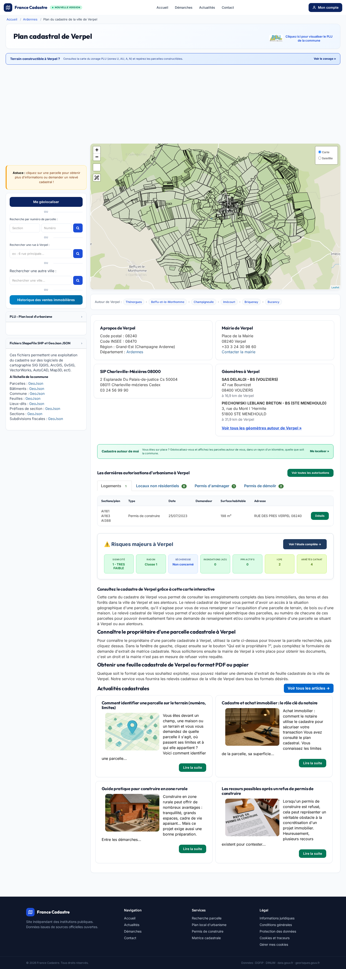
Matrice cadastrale (206, 938)
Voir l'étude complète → (305, 544)
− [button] (96, 157)
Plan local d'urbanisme (209, 925)
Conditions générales (276, 925)
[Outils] (96, 177)
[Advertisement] (173, 104)
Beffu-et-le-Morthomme (167, 302)
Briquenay (251, 302)
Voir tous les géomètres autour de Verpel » (262, 428)
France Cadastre (47, 7)
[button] (46, 316)
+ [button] (96, 150)
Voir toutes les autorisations (310, 473)
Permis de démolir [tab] (263, 485)
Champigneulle (204, 302)
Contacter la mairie (238, 351)
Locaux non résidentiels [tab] (160, 485)
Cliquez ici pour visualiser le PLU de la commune (309, 39)
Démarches (184, 7)
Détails (320, 516)
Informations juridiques (277, 918)
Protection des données (278, 931)
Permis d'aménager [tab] (214, 485)
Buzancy (273, 302)
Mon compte (328, 7)
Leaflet (335, 287)
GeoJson (35, 383)
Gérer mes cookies (274, 944)
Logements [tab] (113, 485)
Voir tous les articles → (309, 688)
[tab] (46, 317)
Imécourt (229, 302)
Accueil (162, 7)
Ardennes (30, 19)
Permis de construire (207, 931)
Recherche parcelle (206, 918)
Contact (228, 7)
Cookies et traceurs (275, 938)
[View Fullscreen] (96, 167)
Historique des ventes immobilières (46, 300)
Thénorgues (134, 302)
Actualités (207, 7)
